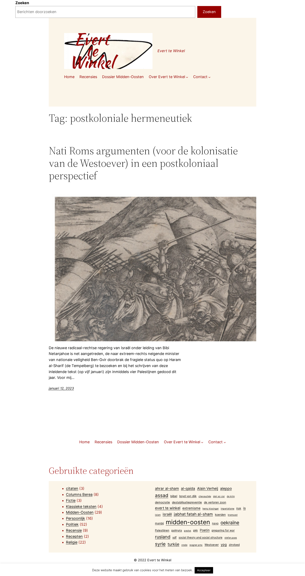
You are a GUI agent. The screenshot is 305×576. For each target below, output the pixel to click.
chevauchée (205, 496)
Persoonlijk (75, 518)
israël (167, 514)
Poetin (205, 530)
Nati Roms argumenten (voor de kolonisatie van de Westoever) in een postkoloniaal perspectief (143, 163)
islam (158, 514)
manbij (159, 523)
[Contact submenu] (209, 77)
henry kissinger (211, 508)
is (244, 508)
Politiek (72, 524)
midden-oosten (188, 522)
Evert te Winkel (171, 51)
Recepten (74, 536)
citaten (72, 488)
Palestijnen (162, 530)
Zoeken (22, 3)
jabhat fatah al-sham (193, 514)
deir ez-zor (219, 496)
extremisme (191, 508)
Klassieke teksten (81, 506)
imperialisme (227, 508)
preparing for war (223, 530)
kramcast (233, 514)
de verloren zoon (215, 502)
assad (161, 495)
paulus (187, 530)
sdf (174, 537)
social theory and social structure (200, 537)
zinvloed (234, 544)
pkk (195, 530)
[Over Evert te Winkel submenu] (187, 77)
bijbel (173, 496)
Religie (71, 542)
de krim (231, 496)
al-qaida (188, 488)
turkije (173, 544)
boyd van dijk (187, 496)
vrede (184, 545)
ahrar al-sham (167, 488)
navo (215, 523)
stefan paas (230, 537)
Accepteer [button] (204, 570)
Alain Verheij (207, 488)
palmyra (176, 530)
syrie (160, 544)
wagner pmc (196, 545)
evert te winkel (167, 508)
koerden (220, 514)
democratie (162, 502)
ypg (224, 545)
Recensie (74, 530)
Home (69, 77)
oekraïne (230, 522)
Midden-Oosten (80, 512)
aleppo (226, 488)
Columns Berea (79, 494)
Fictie (71, 500)
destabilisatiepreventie (187, 502)
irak (238, 508)
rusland (162, 536)
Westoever (212, 544)
